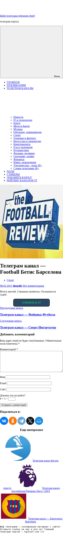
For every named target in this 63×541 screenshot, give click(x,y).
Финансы (18, 159)
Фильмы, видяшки (24, 153)
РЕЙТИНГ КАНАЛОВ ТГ (22, 180)
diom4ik (17, 285)
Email (3, 383)
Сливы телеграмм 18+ (26, 168)
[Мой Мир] (39, 421)
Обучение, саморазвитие (27, 132)
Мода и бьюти (21, 126)
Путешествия (21, 150)
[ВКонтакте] (4, 421)
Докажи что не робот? (12, 395)
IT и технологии (22, 120)
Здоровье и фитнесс (24, 138)
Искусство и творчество (27, 141)
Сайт (3, 389)
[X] (30, 421)
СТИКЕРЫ (13, 174)
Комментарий (9, 349)
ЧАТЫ (10, 171)
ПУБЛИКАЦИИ (16, 85)
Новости (18, 117)
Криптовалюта (21, 144)
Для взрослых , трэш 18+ (27, 165)
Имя (2, 377)
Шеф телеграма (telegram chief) (17, 15)
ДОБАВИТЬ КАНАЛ (19, 177)
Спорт (17, 135)
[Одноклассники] (13, 421)
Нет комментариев (33, 285)
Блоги (16, 123)
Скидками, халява (23, 156)
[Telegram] (21, 421)
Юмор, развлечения (24, 162)
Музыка (18, 129)
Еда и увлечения (22, 147)
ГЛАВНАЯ (13, 82)
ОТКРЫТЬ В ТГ (31, 302)
